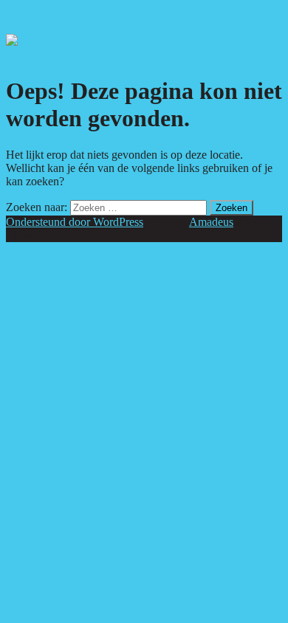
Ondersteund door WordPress (74, 222)
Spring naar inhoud (50, 12)
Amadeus (211, 222)
